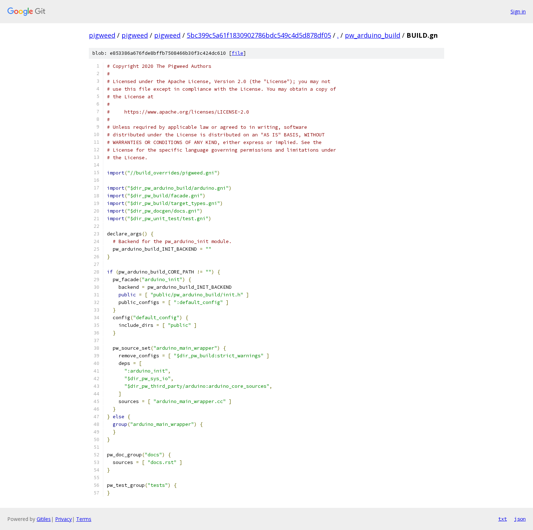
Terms (83, 518)
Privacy (63, 518)
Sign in (518, 11)
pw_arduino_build (372, 35)
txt (502, 518)
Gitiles (44, 518)
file (237, 53)
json (520, 518)
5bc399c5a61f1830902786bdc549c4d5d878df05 (259, 35)
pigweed (102, 35)
